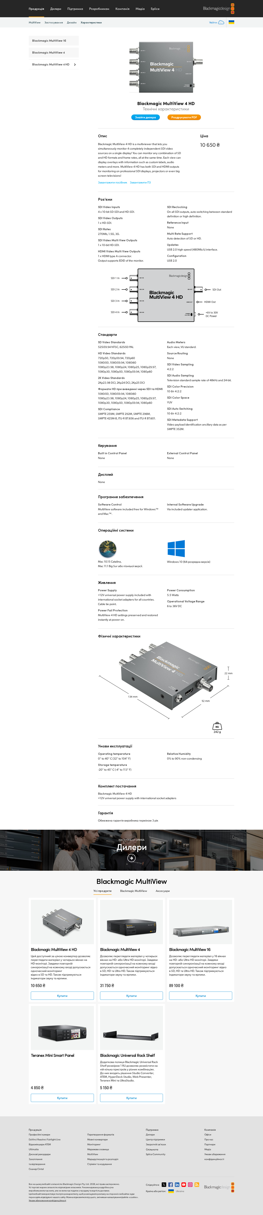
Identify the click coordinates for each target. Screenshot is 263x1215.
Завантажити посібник (112, 182)
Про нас (208, 1139)
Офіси (207, 1134)
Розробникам (99, 9)
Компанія (122, 9)
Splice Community (155, 1154)
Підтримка (75, 9)
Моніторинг (94, 1144)
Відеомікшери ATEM (40, 1144)
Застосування (54, 22)
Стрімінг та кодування (99, 1164)
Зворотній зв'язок (156, 1144)
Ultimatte (34, 1149)
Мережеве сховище (98, 1149)
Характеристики (91, 22)
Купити (62, 995)
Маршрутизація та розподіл (102, 1159)
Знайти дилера (145, 117)
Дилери (55, 9)
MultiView (34, 22)
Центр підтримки (155, 1139)
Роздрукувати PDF (184, 117)
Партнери (209, 1144)
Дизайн (72, 22)
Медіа (140, 9)
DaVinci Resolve (44, 1139)
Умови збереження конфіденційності (47, 1200)
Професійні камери (39, 1134)
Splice (155, 9)
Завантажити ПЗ (140, 182)
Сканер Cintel (36, 1168)
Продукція (36, 9)
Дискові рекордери (40, 1154)
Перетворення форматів (100, 1134)
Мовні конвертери (97, 1139)
